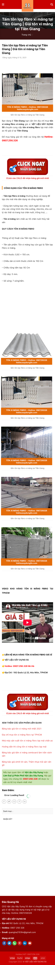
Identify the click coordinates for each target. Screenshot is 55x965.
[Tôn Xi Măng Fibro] (28, 6)
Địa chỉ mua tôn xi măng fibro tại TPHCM (22, 734)
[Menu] (3, 4)
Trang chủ (26, 34)
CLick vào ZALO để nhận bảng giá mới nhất (27, 178)
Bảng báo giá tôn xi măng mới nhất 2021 (21, 728)
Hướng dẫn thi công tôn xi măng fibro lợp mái (24, 746)
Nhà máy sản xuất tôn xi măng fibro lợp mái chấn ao (27, 740)
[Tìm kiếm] (52, 4)
